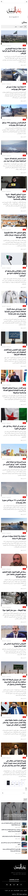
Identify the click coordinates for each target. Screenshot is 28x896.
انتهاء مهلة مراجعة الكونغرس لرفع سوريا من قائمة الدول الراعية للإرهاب (14, 51)
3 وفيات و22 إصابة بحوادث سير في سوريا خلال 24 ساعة (14, 537)
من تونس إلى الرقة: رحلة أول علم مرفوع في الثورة (14, 427)
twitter (3, 45)
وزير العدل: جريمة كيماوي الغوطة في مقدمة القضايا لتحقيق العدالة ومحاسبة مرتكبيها (14, 390)
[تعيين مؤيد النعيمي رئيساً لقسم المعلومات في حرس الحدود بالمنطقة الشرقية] (24, 827)
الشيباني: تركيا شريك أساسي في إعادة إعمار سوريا (15, 645)
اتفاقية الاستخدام (16, 890)
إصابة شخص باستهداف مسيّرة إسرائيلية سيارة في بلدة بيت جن (15, 160)
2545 (17, 784)
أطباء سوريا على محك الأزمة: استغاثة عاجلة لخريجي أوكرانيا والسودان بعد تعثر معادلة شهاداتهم (15, 313)
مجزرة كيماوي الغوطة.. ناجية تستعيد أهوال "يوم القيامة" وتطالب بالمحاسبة (16, 197)
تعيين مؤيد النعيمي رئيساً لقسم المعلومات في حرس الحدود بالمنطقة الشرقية (15, 352)
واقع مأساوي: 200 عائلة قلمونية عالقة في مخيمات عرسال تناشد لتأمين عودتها (15, 235)
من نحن (21, 890)
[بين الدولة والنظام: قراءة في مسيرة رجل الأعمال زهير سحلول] (24, 847)
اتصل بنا (6, 890)
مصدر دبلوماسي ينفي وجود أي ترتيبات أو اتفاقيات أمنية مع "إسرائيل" (15, 273)
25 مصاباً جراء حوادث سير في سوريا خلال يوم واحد (16, 88)
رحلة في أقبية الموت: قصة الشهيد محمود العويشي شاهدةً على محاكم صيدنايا (14, 574)
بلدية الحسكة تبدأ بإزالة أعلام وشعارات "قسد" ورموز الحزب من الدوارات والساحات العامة (14, 464)
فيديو (12, 890)
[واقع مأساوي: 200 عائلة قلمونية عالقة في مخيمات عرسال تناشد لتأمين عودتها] (24, 853)
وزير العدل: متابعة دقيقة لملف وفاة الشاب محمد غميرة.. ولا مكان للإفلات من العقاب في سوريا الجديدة (14, 724)
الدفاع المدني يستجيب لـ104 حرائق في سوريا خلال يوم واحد (14, 124)
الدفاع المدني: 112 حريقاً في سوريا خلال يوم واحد (14, 501)
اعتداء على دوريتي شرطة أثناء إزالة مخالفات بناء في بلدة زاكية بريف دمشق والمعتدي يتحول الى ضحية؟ (14, 683)
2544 (12, 784)
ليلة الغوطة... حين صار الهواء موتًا (14, 610)
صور (9, 890)
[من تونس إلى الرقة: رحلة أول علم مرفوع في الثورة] (24, 840)
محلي (16, 26)
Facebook (8, 45)
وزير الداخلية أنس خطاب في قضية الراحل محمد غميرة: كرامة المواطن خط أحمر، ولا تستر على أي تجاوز (14, 764)
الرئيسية (21, 26)
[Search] (2, 793)
